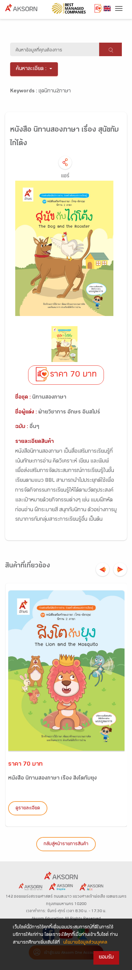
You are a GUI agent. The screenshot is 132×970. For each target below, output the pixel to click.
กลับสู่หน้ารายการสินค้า (66, 844)
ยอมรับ (106, 957)
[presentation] (102, 569)
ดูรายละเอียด (28, 809)
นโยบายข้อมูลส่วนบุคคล (85, 943)
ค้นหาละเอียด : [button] (31, 69)
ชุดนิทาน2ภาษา (55, 91)
